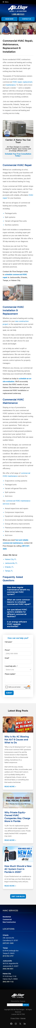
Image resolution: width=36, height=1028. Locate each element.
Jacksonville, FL (11, 563)
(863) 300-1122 (8, 982)
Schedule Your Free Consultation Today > (18, 155)
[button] (5, 2)
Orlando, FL (9, 567)
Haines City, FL (10, 559)
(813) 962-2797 (8, 956)
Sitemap (23, 1018)
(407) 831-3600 (8, 943)
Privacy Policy (15, 1018)
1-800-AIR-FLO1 (18, 14)
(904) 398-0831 (8, 969)
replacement (27, 82)
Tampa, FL (9, 571)
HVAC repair (17, 82)
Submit (9, 693)
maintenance (11, 85)
